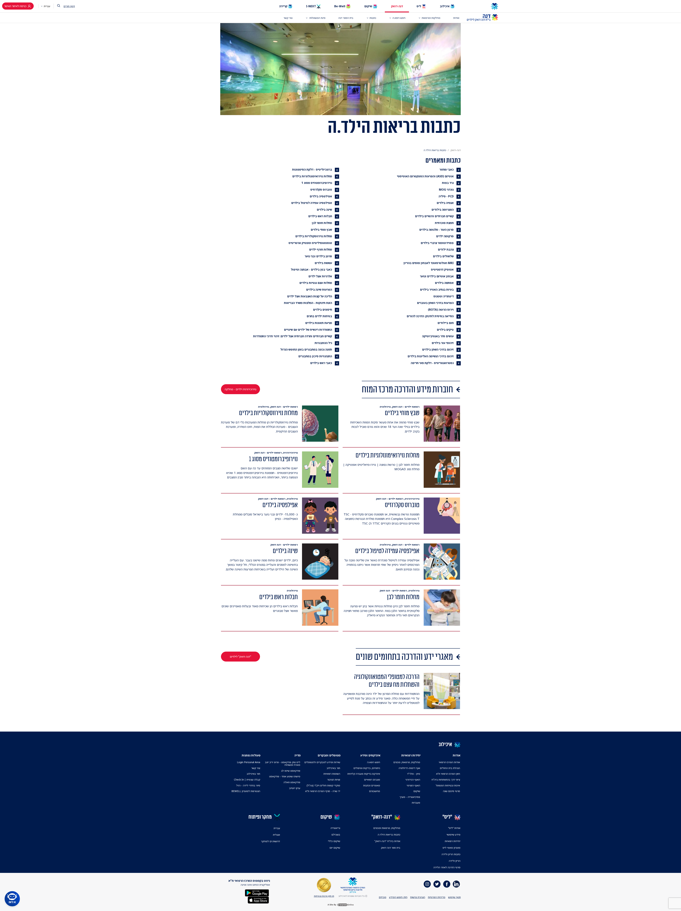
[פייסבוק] (446, 884)
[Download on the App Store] (258, 899)
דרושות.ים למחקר (270, 841)
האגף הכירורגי (412, 779)
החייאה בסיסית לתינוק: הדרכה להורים (430, 316)
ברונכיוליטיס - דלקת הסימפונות (312, 169)
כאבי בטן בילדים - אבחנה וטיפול (311, 269)
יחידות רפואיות (452, 841)
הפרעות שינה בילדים (319, 289)
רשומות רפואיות (331, 773)
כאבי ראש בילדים (321, 363)
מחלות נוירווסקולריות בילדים (313, 236)
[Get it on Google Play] (257, 892)
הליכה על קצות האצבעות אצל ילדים (309, 296)
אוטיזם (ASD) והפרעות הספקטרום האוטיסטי (425, 176)
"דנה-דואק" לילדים (240, 657)
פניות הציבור (333, 779)
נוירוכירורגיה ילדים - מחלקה (240, 389)
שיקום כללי (334, 841)
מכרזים (382, 897)
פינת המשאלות (317, 18)
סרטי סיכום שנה (451, 791)
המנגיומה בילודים (442, 210)
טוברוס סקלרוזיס (321, 189)
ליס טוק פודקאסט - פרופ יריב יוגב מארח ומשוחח (282, 763)
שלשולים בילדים (443, 256)
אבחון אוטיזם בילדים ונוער (437, 276)
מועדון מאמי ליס (451, 847)
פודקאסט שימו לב (290, 770)
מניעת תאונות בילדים (318, 323)
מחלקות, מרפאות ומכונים (386, 828)
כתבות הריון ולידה (451, 854)
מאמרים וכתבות (371, 785)
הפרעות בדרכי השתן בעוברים (435, 303)
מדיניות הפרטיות (436, 897)
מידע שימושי (453, 834)
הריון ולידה (454, 860)
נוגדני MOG (446, 189)
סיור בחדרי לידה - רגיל (248, 785)
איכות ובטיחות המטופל (448, 785)
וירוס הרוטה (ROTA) (441, 310)
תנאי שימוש (454, 897)
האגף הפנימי (413, 785)
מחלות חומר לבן (322, 223)
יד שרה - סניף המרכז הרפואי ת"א (322, 791)
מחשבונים (374, 791)
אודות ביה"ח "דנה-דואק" (387, 841)
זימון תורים (69, 6)
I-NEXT (311, 6)
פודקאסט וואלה (292, 782)
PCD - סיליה (446, 196)
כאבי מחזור (446, 169)
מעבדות (416, 802)
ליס (419, 6)
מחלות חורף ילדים (320, 249)
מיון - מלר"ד (413, 773)
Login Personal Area (248, 762)
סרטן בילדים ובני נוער (318, 256)
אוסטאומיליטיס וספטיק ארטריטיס (310, 243)
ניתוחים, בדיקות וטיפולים (366, 768)
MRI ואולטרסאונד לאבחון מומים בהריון (428, 263)
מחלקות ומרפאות (431, 18)
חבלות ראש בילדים (320, 216)
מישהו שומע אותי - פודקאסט (284, 776)
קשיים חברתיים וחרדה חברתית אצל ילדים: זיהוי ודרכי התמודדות (292, 336)
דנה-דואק (397, 6)
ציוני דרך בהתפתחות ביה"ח (445, 779)
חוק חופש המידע (398, 897)
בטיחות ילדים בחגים (319, 316)
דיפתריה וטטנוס (443, 296)
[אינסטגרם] (427, 884)
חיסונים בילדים (322, 310)
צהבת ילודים (446, 249)
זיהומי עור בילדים (443, 343)
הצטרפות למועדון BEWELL (245, 791)
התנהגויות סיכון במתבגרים (315, 356)
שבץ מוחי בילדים (321, 230)
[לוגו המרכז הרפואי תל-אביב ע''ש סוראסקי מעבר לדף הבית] (482, 6)
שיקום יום (335, 847)
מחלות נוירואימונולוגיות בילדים (312, 176)
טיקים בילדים (445, 330)
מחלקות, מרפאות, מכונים (406, 762)
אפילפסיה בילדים (321, 196)
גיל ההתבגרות (323, 343)
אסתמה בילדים (444, 283)
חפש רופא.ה (373, 762)
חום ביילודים (446, 323)
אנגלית (276, 834)
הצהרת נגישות (417, 897)
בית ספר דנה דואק (390, 847)
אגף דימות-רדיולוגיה (409, 768)
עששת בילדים (323, 263)
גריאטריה (335, 828)
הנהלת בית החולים (450, 768)
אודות (456, 18)
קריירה (283, 6)
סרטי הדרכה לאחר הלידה (446, 867)
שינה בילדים (324, 210)
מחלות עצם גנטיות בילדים (315, 283)
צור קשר (288, 18)
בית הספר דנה (345, 18)
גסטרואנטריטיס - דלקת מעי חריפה (432, 363)
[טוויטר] (437, 884)
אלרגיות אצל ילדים (320, 276)
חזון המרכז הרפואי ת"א (448, 773)
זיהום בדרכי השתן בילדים (438, 349)
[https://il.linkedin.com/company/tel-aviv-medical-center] (456, 884)
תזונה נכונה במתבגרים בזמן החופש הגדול (306, 349)
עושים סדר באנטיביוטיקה (438, 336)
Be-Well (340, 6)
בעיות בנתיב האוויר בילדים (437, 289)
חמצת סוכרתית (444, 223)
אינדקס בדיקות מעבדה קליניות (363, 773)
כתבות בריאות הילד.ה (389, 834)
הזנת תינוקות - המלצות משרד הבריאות (308, 303)
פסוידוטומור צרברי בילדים (437, 243)
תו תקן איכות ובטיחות (324, 896)
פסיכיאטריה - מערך (409, 797)
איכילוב (445, 6)
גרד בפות (448, 183)
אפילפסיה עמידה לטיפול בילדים (311, 203)
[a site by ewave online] (340, 905)
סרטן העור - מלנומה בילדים (436, 230)
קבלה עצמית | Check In (247, 779)
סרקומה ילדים (445, 236)
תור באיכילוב (333, 768)
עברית (46, 6)
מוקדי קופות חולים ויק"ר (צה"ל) (323, 785)
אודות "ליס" (454, 828)
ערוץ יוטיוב (294, 788)
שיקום (368, 6)
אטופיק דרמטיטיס (442, 269)
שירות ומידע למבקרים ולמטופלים (322, 762)
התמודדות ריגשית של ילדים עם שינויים (308, 330)
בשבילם (335, 834)
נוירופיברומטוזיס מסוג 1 (316, 183)
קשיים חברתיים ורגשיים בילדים (434, 216)
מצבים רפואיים (372, 779)
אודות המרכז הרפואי (449, 762)
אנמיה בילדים (445, 203)
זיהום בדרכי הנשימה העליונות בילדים (431, 356)
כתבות (373, 18)
